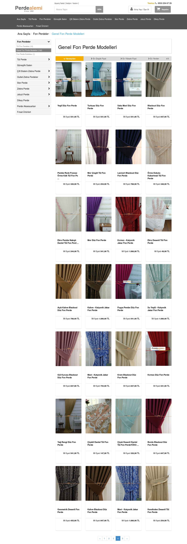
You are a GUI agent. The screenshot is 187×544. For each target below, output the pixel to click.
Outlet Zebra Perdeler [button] (27, 77)
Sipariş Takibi (59, 3)
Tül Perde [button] (22, 59)
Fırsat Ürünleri (42, 26)
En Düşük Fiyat (99, 58)
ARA (99, 9)
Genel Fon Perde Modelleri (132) (29, 50)
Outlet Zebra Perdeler (102, 19)
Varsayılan (70, 58)
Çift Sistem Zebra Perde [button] (28, 71)
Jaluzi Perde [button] (23, 94)
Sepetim (164, 9)
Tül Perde (32, 19)
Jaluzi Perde (145, 19)
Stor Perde (119, 19)
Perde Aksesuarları (25, 26)
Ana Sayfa (21, 19)
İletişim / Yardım (72, 3)
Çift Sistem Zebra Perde (80, 19)
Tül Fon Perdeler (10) (24, 46)
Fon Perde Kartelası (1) (25, 54)
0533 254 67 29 (160, 3)
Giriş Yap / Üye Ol (141, 9)
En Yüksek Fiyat (129, 58)
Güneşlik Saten (60, 19)
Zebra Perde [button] (23, 88)
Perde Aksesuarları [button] (26, 106)
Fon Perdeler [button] (24, 41)
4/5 (167, 58)
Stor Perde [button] (22, 82)
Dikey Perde (159, 19)
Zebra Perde (132, 19)
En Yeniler (154, 58)
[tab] (33, 41)
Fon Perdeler (45, 19)
